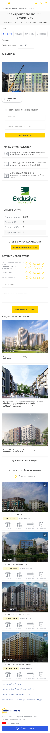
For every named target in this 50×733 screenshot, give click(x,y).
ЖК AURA (8, 509)
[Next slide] (45, 77)
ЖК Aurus (8, 659)
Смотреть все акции (26, 460)
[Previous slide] (5, 77)
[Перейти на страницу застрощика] (25, 195)
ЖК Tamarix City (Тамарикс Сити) (20, 8)
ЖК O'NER (8, 609)
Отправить (25, 135)
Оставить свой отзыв (25, 247)
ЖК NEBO (8, 559)
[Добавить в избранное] (45, 485)
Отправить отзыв (25, 309)
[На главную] (11, 3)
